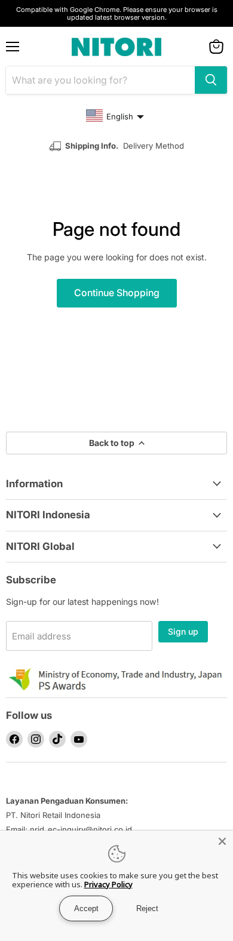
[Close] (222, 841)
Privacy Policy (108, 884)
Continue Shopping (117, 293)
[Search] (211, 80)
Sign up (183, 631)
